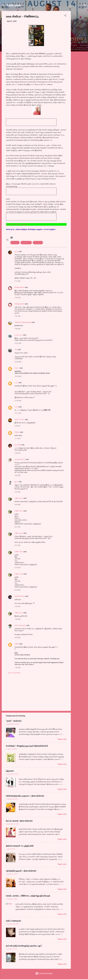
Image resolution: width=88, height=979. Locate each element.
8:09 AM (17, 638)
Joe (16, 350)
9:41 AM (17, 316)
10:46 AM (18, 401)
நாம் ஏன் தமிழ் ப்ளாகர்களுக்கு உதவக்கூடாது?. (24, 945)
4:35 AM (17, 475)
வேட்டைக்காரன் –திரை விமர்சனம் (19, 820)
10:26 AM (18, 343)
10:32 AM (18, 376)
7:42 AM (17, 668)
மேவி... (17, 368)
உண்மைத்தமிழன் (20, 625)
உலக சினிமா (38, 243)
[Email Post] (11, 238)
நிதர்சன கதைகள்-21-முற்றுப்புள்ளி (19, 845)
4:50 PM (17, 426)
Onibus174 (15, 243)
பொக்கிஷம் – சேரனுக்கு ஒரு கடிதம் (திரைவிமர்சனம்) (27, 745)
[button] (65, 15)
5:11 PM (17, 439)
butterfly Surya (20, 596)
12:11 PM (18, 413)
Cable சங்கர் (14, 5)
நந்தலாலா (10, 770)
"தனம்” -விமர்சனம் (13, 720)
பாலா (16, 383)
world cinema (26, 243)
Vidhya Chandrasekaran (23, 322)
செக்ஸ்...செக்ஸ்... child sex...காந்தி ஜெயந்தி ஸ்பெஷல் (28, 895)
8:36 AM (17, 505)
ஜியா (16, 482)
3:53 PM (17, 606)
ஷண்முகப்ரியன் (20, 459)
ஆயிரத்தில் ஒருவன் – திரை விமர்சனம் (21, 870)
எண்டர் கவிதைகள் (13, 920)
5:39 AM (17, 492)
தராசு (16, 251)
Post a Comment (14, 673)
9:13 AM (17, 281)
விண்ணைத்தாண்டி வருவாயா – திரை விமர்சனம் (25, 795)
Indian (17, 644)
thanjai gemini (19, 287)
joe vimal (18, 445)
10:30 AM (18, 362)
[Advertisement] (79, 43)
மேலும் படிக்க (62, 739)
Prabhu (17, 432)
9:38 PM (17, 453)
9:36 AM (17, 298)
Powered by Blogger (45, 973)
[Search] (85, 6)
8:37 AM (17, 527)
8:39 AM (17, 568)
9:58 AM (17, 329)
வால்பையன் (19, 335)
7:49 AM (17, 619)
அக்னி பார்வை (19, 419)
